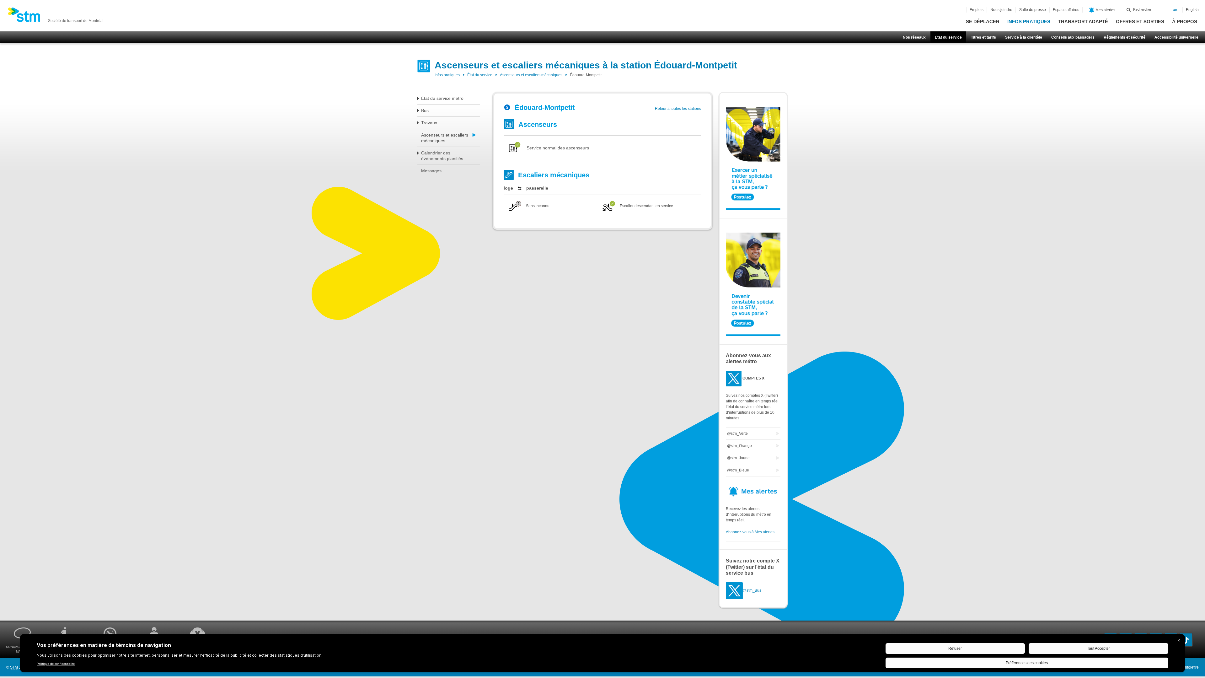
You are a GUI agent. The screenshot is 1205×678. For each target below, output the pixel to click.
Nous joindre (1001, 10)
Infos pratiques (1028, 21)
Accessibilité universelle (1176, 37)
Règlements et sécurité (1124, 37)
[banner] (56, 16)
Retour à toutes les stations (678, 108)
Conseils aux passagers (1073, 37)
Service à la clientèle (1023, 37)
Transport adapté (1083, 21)
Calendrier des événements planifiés (442, 155)
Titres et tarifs (983, 37)
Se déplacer (982, 21)
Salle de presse (1032, 10)
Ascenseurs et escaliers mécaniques (531, 75)
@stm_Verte (737, 433)
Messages (431, 170)
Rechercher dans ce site (1129, 10)
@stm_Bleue (738, 470)
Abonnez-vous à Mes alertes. (750, 532)
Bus (425, 110)
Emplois (976, 10)
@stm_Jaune (738, 458)
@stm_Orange (739, 446)
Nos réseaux (914, 37)
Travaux (429, 122)
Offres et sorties (1140, 21)
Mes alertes (1105, 10)
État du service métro (442, 98)
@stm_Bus (752, 590)
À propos (1184, 21)
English (1192, 10)
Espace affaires (1066, 10)
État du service (948, 37)
